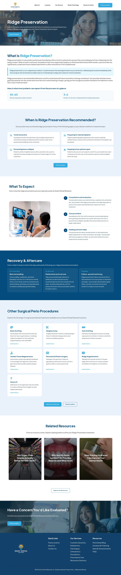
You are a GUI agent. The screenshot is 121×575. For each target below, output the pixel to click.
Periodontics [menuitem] (75, 554)
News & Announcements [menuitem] (102, 549)
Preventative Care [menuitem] (77, 557)
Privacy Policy (70, 569)
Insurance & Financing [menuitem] (101, 546)
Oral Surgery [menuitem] (75, 549)
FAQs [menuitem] (95, 552)
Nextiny (84, 569)
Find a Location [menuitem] (54, 543)
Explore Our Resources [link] (61, 490)
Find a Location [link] (105, 5)
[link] (15, 5)
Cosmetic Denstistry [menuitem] (78, 543)
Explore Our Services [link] (52, 404)
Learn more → (14, 344)
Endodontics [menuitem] (75, 546)
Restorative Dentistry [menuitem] (78, 560)
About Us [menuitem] (51, 546)
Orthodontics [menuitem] (75, 552)
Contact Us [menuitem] (52, 549)
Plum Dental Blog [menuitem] (99, 543)
